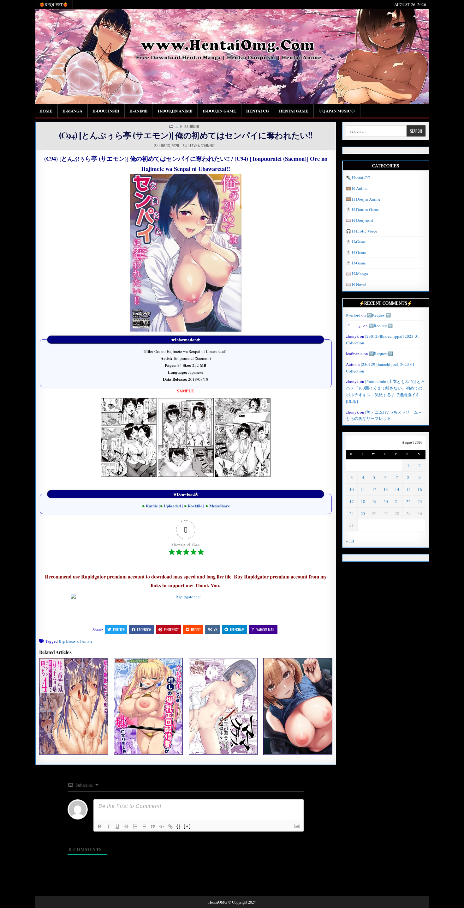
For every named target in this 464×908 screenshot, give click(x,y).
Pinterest (171, 629)
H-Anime (138, 111)
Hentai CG (257, 111)
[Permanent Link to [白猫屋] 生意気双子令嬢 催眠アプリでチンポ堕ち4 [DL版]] (73, 706)
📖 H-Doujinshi (187, 126)
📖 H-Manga (357, 273)
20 (386, 501)
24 (351, 513)
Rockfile (195, 506)
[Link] (170, 826)
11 (363, 489)
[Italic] (108, 826)
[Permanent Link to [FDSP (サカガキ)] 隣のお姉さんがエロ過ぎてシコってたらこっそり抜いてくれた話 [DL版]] (298, 706)
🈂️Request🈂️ (379, 315)
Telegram (237, 629)
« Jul (350, 541)
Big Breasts (68, 641)
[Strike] (126, 826)
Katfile (152, 506)
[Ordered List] (135, 826)
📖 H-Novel (356, 284)
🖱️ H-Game (356, 242)
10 (351, 489)
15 (408, 489)
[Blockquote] (152, 826)
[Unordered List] (144, 826)
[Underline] (117, 826)
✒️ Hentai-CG (358, 177)
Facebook (144, 629)
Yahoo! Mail (265, 629)
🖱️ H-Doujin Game (362, 209)
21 (397, 501)
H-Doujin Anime (175, 111)
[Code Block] (161, 826)
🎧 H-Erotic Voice (361, 231)
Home (45, 111)
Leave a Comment (201, 146)
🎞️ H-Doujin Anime (363, 199)
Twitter (119, 629)
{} (178, 826)
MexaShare (219, 506)
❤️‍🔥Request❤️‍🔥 (53, 4)
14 (397, 489)
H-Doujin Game (219, 111)
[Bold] (99, 826)
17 (351, 501)
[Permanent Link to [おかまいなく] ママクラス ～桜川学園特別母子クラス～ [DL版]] (223, 706)
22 (408, 501)
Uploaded (172, 506)
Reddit (196, 629)
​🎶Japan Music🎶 (337, 111)
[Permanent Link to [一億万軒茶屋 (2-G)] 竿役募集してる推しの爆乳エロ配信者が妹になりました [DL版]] (148, 706)
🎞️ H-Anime (356, 188)
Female (86, 641)
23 (420, 501)
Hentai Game (293, 111)
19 (374, 501)
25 (363, 513)
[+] (187, 826)
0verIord (353, 315)
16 (420, 489)
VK (215, 629)
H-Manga (72, 111)
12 (374, 489)
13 (386, 489)
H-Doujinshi (105, 111)
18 (363, 501)
